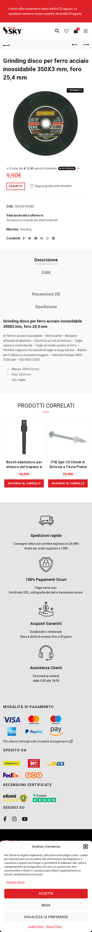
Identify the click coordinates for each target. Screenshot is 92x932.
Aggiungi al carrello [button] (24, 483)
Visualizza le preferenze (46, 917)
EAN (46, 272)
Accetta (46, 893)
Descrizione (46, 259)
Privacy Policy (54, 926)
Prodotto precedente (75, 45)
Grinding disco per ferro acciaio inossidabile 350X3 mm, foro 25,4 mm (46, 69)
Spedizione (46, 306)
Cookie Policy (36, 926)
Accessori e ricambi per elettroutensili (32, 220)
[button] (85, 846)
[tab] (46, 260)
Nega (46, 905)
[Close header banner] (87, 11)
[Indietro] (6, 45)
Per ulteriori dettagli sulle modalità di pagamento (36, 741)
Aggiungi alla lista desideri (53, 186)
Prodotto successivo (85, 45)
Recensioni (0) (46, 294)
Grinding (25, 229)
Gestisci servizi (15, 882)
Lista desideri (66, 31)
